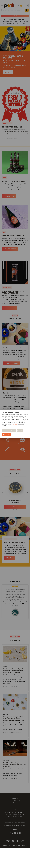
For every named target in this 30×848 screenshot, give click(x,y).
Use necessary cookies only (8, 430)
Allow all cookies (6, 434)
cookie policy (14, 424)
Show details (19, 430)
